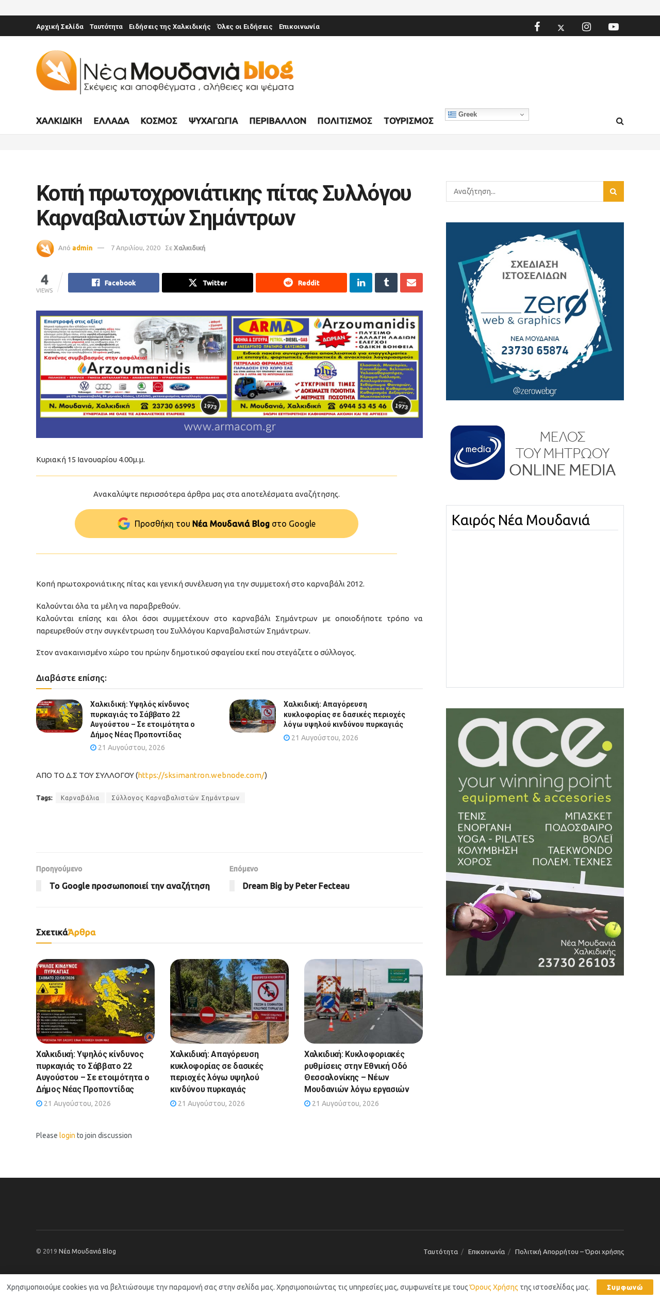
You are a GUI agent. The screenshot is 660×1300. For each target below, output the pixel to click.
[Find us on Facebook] (537, 27)
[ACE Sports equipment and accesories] (535, 841)
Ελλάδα (111, 120)
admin (82, 247)
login (67, 1135)
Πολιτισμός (345, 120)
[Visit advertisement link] (229, 374)
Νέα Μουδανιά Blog (87, 1251)
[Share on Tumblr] (386, 283)
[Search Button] (620, 121)
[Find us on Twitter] (561, 27)
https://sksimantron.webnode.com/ (201, 775)
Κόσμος (159, 120)
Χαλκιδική (59, 120)
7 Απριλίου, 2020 (135, 247)
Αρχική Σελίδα (60, 26)
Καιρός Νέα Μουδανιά (521, 520)
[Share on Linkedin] (361, 283)
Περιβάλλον (278, 120)
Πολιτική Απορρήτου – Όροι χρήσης (569, 1251)
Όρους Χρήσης (494, 1287)
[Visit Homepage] (165, 72)
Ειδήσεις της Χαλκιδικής (170, 26)
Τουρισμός (409, 120)
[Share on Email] (411, 283)
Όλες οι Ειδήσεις (245, 26)
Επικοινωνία (299, 26)
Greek (466, 114)
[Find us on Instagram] (586, 27)
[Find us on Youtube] (613, 27)
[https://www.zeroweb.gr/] (535, 310)
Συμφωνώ (625, 1287)
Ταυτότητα (106, 26)
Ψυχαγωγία (213, 120)
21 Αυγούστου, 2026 (130, 747)
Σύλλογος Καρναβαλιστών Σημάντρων (175, 797)
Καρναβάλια (80, 797)
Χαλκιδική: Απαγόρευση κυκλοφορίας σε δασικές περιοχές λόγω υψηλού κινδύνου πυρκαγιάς (344, 714)
